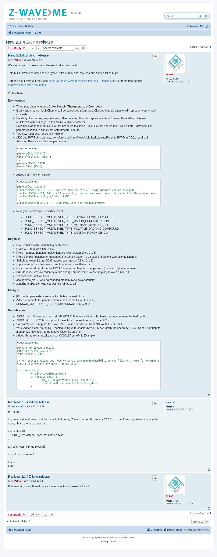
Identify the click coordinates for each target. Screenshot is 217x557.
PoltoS (169, 74)
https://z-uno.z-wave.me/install (27, 84)
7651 (175, 79)
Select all (31, 148)
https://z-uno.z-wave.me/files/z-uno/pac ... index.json (82, 80)
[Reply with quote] (155, 56)
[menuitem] (28, 26)
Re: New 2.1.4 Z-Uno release (29, 402)
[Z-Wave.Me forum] (38, 14)
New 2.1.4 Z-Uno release (29, 42)
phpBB (97, 537)
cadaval (170, 402)
